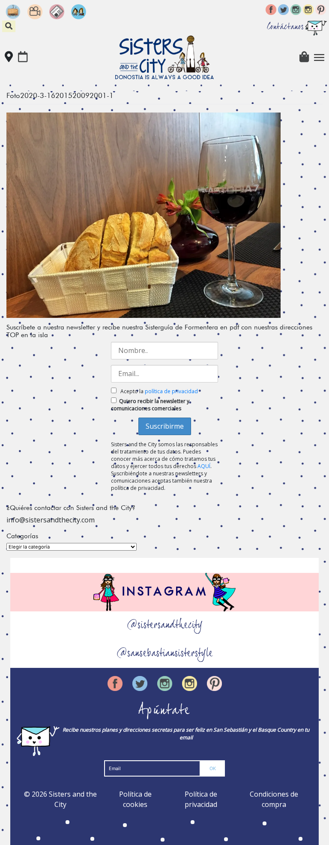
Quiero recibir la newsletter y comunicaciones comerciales (150, 404)
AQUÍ (203, 466)
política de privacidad (171, 391)
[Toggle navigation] (319, 57)
